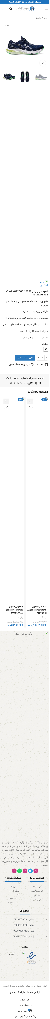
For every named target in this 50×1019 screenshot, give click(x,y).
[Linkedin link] (18, 383)
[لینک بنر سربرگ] (25, 2)
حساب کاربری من (14, 892)
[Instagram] (35, 871)
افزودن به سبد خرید (25, 358)
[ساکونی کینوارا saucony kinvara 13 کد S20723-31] (13, 500)
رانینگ (38, 18)
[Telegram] (30, 871)
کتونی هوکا (37, 895)
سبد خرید (13, 898)
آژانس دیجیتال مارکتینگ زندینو (25, 992)
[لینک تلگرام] (11, 383)
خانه (46, 18)
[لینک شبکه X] (21, 383)
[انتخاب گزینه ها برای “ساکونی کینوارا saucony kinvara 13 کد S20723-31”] (6, 401)
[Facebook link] (25, 383)
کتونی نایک (37, 900)
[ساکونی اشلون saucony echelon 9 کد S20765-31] (37, 500)
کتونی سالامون (37, 891)
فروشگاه (13, 887)
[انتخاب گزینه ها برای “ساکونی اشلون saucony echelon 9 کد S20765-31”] (30, 401)
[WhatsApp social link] (14, 383)
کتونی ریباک (37, 887)
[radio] (45, 349)
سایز (45, 344)
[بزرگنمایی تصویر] (43, 63)
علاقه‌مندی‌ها (13, 903)
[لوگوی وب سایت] (25, 8)
